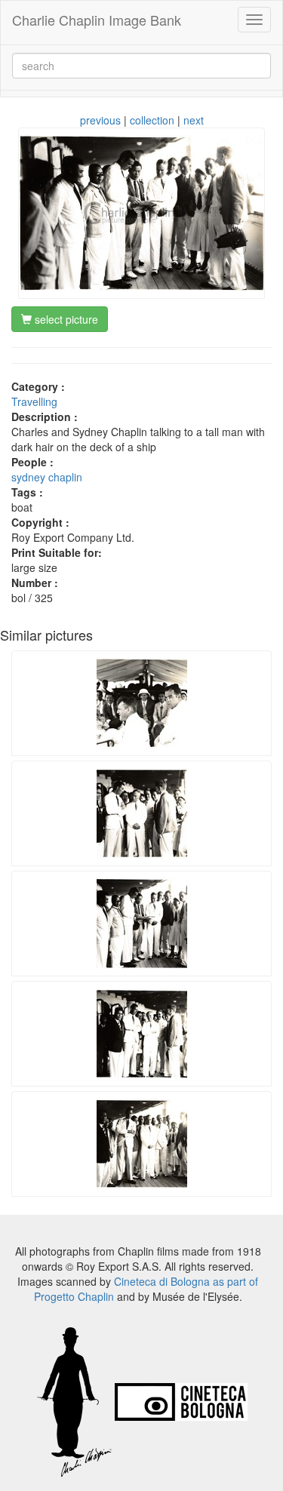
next (193, 120)
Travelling (34, 401)
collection (152, 120)
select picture (65, 319)
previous (100, 120)
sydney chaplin (46, 476)
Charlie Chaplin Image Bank (96, 19)
